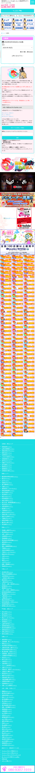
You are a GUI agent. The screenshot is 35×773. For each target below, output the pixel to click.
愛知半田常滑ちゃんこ (8, 600)
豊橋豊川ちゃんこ (7, 588)
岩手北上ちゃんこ (7, 460)
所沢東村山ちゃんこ (7, 532)
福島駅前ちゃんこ (7, 468)
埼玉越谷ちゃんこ (7, 524)
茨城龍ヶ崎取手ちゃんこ (9, 530)
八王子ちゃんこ (6, 562)
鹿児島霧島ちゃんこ (7, 699)
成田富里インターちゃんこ (9, 488)
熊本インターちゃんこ (8, 697)
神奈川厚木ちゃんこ (7, 500)
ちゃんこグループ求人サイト (10, 753)
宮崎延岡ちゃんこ (7, 743)
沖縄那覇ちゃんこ (7, 711)
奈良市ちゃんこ (6, 657)
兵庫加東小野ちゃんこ (8, 677)
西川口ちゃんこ (6, 478)
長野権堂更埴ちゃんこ (8, 626)
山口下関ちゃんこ (7, 719)
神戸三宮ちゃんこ (7, 659)
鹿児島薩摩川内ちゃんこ (9, 705)
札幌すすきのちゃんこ (8, 462)
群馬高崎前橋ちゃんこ (8, 490)
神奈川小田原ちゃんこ (8, 516)
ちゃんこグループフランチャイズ (11, 755)
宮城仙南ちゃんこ (7, 447)
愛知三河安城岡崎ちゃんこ (9, 574)
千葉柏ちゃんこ (6, 548)
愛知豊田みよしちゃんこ (9, 594)
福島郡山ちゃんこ (7, 466)
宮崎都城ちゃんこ (7, 709)
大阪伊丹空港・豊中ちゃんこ (10, 647)
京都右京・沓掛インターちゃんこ (11, 669)
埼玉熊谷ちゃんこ (7, 494)
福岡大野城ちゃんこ (7, 721)
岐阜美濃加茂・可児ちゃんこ (10, 602)
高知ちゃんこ (5, 723)
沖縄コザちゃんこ (7, 737)
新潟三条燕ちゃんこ (7, 634)
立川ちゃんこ (5, 480)
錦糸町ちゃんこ (6, 508)
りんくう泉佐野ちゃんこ (9, 665)
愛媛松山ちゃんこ (7, 691)
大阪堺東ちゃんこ (7, 663)
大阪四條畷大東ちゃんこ (9, 679)
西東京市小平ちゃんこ (8, 554)
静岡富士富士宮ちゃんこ (9, 606)
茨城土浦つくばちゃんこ (9, 514)
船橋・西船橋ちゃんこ (8, 564)
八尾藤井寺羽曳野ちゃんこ (9, 655)
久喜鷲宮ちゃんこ (7, 536)
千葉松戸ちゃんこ (7, 518)
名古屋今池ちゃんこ (7, 572)
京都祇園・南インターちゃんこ (10, 641)
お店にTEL (18, 11)
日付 (3, 45)
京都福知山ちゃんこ (7, 683)
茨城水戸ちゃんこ (7, 482)
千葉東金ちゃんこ (7, 510)
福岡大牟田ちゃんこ (7, 735)
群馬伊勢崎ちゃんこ (7, 520)
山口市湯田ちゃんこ (7, 741)
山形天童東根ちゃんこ (8, 449)
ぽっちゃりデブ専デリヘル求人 (10, 757)
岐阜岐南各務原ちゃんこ (9, 592)
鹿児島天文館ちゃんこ (8, 693)
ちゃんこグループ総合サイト (10, 751)
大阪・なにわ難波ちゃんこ (9, 685)
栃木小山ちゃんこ (7, 496)
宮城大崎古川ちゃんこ (8, 451)
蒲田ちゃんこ (5, 560)
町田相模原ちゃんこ (7, 498)
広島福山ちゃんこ (7, 703)
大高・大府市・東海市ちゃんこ (10, 590)
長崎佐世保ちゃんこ (7, 695)
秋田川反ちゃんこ (7, 453)
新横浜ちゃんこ (6, 544)
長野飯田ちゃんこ (7, 621)
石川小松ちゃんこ (7, 612)
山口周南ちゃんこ (7, 713)
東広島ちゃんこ (6, 727)
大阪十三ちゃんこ (7, 667)
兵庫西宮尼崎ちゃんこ (8, 681)
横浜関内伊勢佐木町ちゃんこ (10, 476)
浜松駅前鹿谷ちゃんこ (8, 604)
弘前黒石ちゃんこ (7, 455)
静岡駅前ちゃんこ (7, 586)
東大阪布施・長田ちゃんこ (9, 651)
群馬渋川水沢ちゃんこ (8, 512)
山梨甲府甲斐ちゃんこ (8, 624)
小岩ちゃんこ (5, 556)
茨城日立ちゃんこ (7, 566)
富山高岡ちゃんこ (7, 614)
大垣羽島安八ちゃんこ (8, 576)
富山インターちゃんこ (8, 617)
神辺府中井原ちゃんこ (8, 739)
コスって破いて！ (7, 761)
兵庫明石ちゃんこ (7, 661)
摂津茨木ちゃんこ (7, 673)
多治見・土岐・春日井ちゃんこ (10, 584)
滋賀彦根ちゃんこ (7, 639)
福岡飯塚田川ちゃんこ (8, 717)
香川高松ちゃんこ (7, 701)
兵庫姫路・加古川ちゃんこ (9, 653)
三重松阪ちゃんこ (7, 596)
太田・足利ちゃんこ (7, 534)
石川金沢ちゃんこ (7, 616)
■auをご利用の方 (6, 115)
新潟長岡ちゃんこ (7, 620)
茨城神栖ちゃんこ (7, 538)
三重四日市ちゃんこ (7, 582)
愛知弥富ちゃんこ (7, 580)
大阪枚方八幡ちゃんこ (8, 671)
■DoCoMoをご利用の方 (7, 113)
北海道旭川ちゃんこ (7, 459)
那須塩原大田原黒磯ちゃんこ (10, 540)
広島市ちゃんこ (6, 715)
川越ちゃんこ (5, 486)
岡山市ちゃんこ (6, 733)
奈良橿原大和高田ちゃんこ (9, 645)
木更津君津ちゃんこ (7, 506)
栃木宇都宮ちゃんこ (7, 492)
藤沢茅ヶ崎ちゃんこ (7, 522)
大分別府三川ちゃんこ (8, 745)
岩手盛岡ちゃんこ (7, 464)
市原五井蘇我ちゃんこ (8, 550)
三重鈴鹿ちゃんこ (7, 598)
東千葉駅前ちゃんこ (7, 484)
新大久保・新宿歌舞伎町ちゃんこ (11, 502)
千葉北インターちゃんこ (9, 552)
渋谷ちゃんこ (5, 558)
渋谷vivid (4, 759)
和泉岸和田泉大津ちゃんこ (9, 649)
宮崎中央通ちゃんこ (7, 731)
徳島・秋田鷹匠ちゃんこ (9, 707)
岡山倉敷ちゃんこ (7, 725)
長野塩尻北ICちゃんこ (8, 630)
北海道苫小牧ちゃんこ (8, 470)
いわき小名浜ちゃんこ (8, 456)
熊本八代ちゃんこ (7, 729)
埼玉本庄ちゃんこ (7, 504)
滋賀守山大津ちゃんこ (8, 675)
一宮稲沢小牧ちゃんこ (8, 578)
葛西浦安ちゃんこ (7, 542)
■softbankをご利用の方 (7, 116)
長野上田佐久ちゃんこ (8, 631)
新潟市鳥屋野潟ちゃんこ (9, 627)
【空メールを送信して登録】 (17, 128)
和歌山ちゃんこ (6, 643)
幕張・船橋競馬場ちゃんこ (9, 546)
